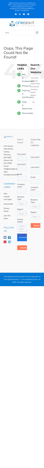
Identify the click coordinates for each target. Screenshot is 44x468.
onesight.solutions (11, 175)
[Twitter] (9, 241)
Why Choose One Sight (8, 196)
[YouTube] (5, 241)
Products (26, 86)
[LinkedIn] (9, 237)
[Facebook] (5, 237)
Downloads (27, 113)
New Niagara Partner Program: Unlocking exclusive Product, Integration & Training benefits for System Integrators (23, 7)
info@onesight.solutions (13, 169)
